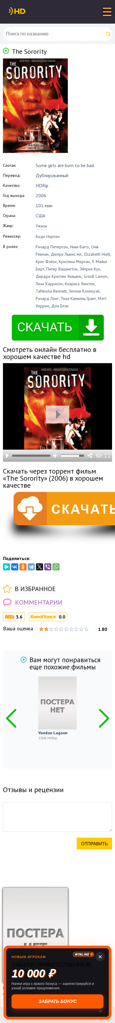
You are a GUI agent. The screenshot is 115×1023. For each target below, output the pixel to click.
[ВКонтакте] (14, 566)
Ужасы (41, 226)
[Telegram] (31, 566)
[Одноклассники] (23, 566)
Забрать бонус (58, 1001)
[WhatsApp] (56, 566)
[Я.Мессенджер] (6, 566)
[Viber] (47, 566)
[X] (39, 566)
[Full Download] (27, 11)
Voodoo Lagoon (53, 732)
